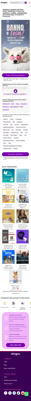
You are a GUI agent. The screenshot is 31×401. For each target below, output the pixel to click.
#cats (12, 104)
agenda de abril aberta (8, 127)
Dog (13, 130)
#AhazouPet (6, 104)
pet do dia (5, 124)
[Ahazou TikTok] (18, 393)
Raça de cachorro (7, 137)
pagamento (19, 122)
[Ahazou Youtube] (22, 393)
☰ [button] (29, 3)
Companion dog (14, 132)
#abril (21, 107)
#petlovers (6, 107)
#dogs (18, 104)
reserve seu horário (21, 127)
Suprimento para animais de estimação (12, 145)
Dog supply (6, 132)
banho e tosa (6, 130)
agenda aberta (24, 124)
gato (14, 122)
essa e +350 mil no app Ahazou (15, 75)
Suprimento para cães (8, 140)
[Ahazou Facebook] (10, 393)
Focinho (15, 148)
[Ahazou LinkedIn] (14, 393)
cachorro (6, 13)
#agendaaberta (14, 107)
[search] (26, 3)
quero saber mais (15, 345)
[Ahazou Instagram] (5, 393)
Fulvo (4, 143)
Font (26, 132)
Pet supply (5, 135)
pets (11, 124)
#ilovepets (24, 104)
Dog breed (18, 130)
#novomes (6, 109)
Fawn (22, 132)
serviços (17, 124)
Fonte (9, 143)
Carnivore (25, 130)
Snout (20, 135)
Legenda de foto (7, 148)
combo (14, 13)
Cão (25, 135)
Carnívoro (16, 137)
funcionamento (6, 122)
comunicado (22, 13)
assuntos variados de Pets (13, 9)
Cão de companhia (20, 140)
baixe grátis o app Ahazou (15, 154)
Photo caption (13, 135)
